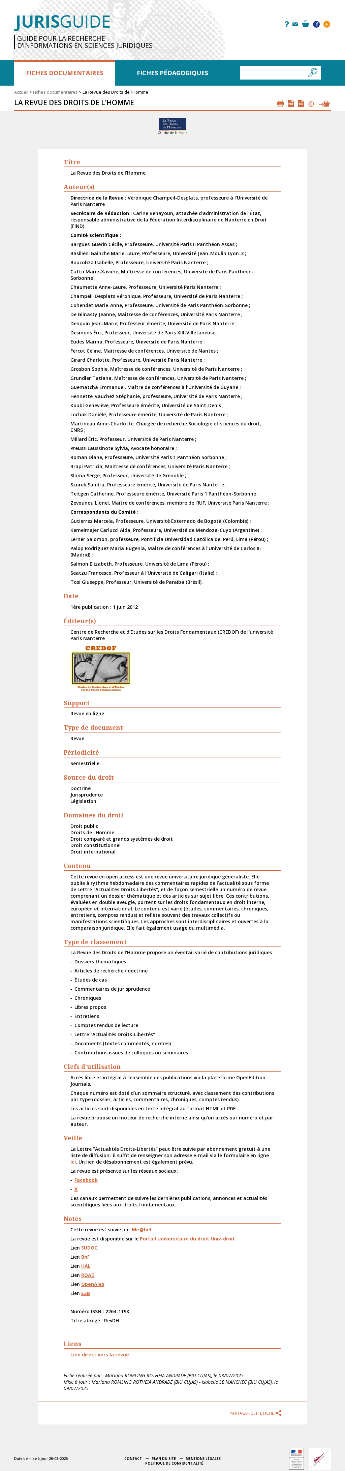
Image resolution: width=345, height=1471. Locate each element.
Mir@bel (141, 1229)
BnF (85, 1257)
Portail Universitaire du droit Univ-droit (187, 1238)
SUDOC (89, 1247)
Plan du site (164, 1458)
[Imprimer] (280, 103)
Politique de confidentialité (174, 1463)
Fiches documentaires (64, 73)
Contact (133, 1458)
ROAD (88, 1275)
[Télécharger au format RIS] (301, 103)
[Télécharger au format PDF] (291, 103)
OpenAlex (92, 1284)
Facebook (86, 1180)
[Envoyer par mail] (311, 103)
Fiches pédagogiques (172, 73)
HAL (86, 1266)
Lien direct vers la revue (99, 1354)
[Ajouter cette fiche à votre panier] (324, 103)
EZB (85, 1293)
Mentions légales (203, 1458)
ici (73, 1162)
